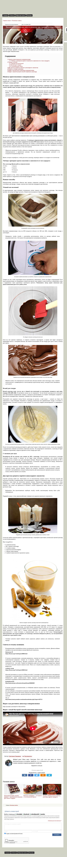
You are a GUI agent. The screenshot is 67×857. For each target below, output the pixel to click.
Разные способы (12, 62)
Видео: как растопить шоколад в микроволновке (20, 70)
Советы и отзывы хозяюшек (15, 69)
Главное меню (7, 20)
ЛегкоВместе (64, 854)
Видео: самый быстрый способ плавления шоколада (22, 71)
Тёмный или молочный (16, 63)
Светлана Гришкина (15, 756)
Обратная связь (20, 15)
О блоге (12, 15)
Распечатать (28, 756)
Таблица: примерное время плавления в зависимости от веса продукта (29, 60)
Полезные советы (16, 20)
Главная (5, 15)
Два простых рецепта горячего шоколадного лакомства (22, 67)
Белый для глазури (15, 65)
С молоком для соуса (16, 66)
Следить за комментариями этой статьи (14, 833)
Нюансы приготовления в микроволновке (19, 59)
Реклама (29, 15)
